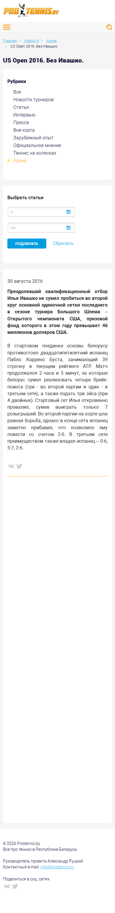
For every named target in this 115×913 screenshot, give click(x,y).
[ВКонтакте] (10, 465)
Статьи (21, 107)
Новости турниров (33, 99)
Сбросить (63, 243)
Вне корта (24, 130)
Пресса (21, 122)
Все (17, 92)
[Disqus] (57, 570)
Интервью (24, 115)
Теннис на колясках (34, 153)
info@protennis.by (57, 867)
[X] (19, 465)
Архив (20, 160)
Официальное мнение (37, 145)
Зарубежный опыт (33, 138)
